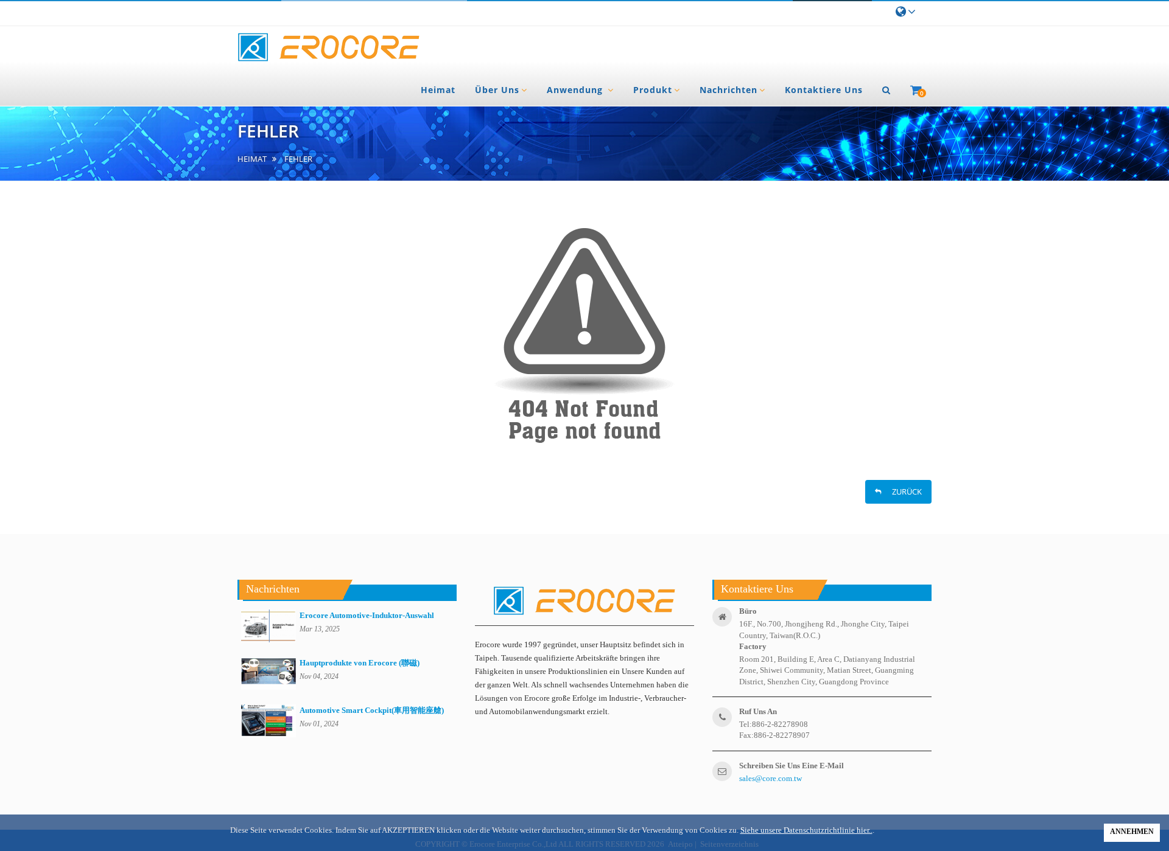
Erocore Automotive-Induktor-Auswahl (367, 615)
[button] (886, 90)
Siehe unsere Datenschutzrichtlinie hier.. (806, 830)
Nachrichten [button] (728, 90)
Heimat (252, 159)
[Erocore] (328, 47)
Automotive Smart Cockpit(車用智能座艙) (372, 710)
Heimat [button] (438, 90)
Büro (748, 611)
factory (753, 646)
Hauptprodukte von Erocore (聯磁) (360, 662)
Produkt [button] (652, 90)
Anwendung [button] (576, 90)
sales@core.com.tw (770, 778)
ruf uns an (758, 711)
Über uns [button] (497, 90)
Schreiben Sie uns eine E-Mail (791, 765)
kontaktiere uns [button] (824, 90)
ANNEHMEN (1132, 831)
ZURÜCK (903, 491)
